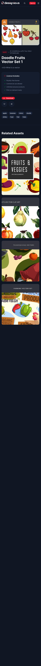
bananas (13, 113)
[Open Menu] (38, 3)
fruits (24, 117)
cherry (21, 113)
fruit (18, 117)
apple (5, 113)
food (11, 117)
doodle (29, 113)
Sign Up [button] (32, 3)
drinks (5, 117)
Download (9, 98)
